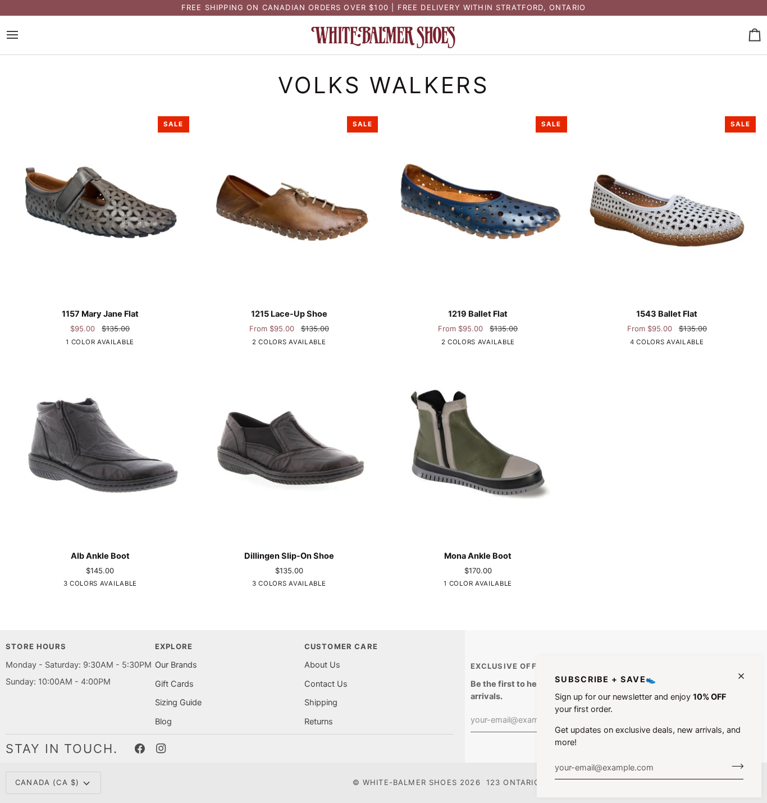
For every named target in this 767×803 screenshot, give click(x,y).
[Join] (734, 766)
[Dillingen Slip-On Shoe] (289, 447)
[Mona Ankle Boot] (478, 447)
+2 (109, 585)
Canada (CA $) (47, 782)
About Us (322, 665)
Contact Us (326, 684)
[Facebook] (140, 748)
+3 (676, 343)
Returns (318, 722)
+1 (298, 343)
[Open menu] (22, 35)
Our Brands (176, 665)
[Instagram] (161, 748)
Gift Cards (174, 684)
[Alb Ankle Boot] (100, 447)
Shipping (320, 702)
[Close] (746, 676)
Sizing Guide (178, 702)
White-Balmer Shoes (410, 782)
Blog (163, 722)
